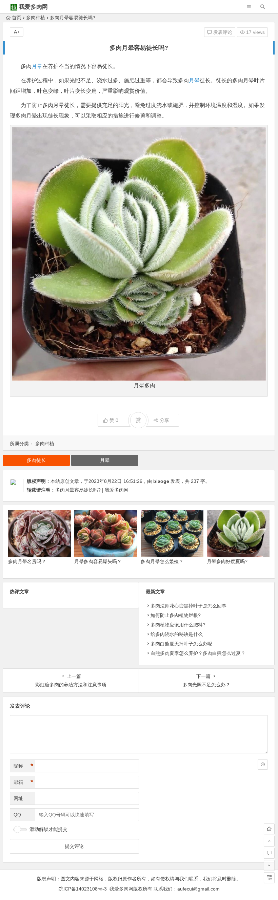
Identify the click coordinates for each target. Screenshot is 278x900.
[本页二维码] (269, 877)
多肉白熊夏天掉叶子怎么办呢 (181, 643)
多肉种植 (35, 17)
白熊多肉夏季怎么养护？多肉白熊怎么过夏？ (198, 653)
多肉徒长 (36, 460)
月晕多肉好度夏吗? (227, 561)
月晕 (37, 66)
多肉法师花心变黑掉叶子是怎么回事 (188, 605)
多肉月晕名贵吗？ (27, 561)
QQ (17, 814)
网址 (18, 798)
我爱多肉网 (33, 7)
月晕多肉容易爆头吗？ (98, 561)
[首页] (269, 828)
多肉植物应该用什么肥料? (178, 624)
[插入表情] (263, 764)
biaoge (161, 481)
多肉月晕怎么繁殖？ (162, 561)
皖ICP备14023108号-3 (83, 889)
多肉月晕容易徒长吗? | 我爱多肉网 (91, 490)
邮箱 (23, 782)
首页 (16, 17)
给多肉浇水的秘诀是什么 (177, 634)
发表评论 (222, 32)
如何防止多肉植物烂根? (176, 615)
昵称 (23, 766)
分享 (164, 420)
